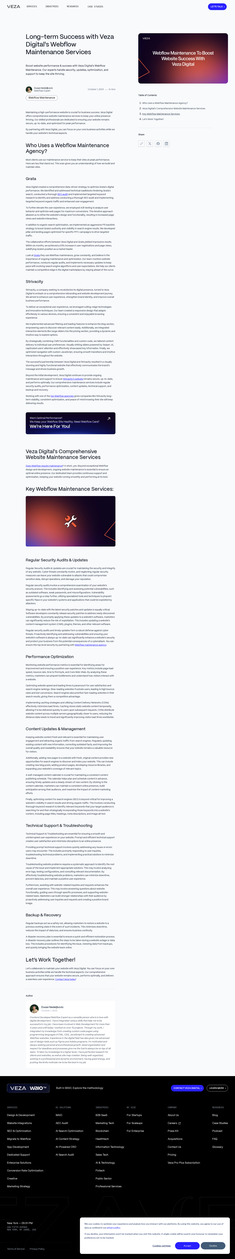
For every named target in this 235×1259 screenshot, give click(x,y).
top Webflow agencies (62, 396)
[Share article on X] (150, 143)
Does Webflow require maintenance (44, 466)
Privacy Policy (37, 1249)
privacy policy (113, 1227)
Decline (213, 1245)
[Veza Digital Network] (13, 6)
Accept (187, 1245)
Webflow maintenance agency (90, 645)
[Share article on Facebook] (158, 143)
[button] (32, 6)
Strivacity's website (73, 379)
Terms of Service (16, 1249)
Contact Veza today (65, 979)
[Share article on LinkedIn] (166, 143)
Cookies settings (162, 1245)
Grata (37, 255)
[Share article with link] (141, 143)
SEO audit (62, 194)
